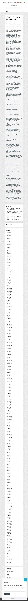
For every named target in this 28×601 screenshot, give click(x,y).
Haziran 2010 (9, 488)
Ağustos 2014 (9, 416)
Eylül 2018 (8, 359)
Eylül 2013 (8, 432)
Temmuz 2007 (9, 541)
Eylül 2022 (8, 286)
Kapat (26, 579)
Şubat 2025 (9, 243)
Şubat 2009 (9, 512)
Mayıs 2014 (9, 420)
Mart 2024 (8, 259)
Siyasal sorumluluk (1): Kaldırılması (13, 219)
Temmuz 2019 (9, 344)
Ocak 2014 (9, 426)
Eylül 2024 (8, 250)
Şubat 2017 (9, 386)
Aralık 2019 (9, 336)
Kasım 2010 (9, 482)
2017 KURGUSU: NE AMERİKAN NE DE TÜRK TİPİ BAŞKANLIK (13, 209)
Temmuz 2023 (9, 271)
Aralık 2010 (9, 481)
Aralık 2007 (9, 533)
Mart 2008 (8, 529)
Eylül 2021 (8, 304)
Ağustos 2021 (9, 306)
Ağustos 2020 (9, 324)
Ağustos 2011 (9, 469)
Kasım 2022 (9, 283)
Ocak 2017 (9, 387)
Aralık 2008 (9, 515)
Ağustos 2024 (9, 252)
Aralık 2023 (9, 264)
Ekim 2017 (8, 375)
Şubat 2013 (9, 443)
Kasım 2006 (9, 553)
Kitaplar (8, 575)
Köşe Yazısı (9, 577)
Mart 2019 (8, 350)
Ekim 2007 (8, 536)
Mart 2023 (8, 277)
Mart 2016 (8, 389)
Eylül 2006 (8, 556)
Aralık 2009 (9, 497)
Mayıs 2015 (9, 402)
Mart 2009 (8, 511)
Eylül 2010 (8, 485)
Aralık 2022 (9, 282)
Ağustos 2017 (9, 378)
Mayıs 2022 (9, 292)
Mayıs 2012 (9, 455)
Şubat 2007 (9, 548)
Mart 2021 (8, 313)
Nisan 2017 (9, 384)
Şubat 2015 (9, 407)
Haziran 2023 (9, 273)
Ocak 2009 (9, 514)
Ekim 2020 (8, 321)
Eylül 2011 (8, 467)
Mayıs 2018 (9, 365)
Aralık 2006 (9, 551)
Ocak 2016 (9, 392)
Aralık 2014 (9, 410)
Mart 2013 (8, 441)
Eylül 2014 (8, 414)
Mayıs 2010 (9, 490)
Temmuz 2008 (9, 523)
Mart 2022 (8, 295)
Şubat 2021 (9, 315)
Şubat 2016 (9, 390)
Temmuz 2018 (9, 362)
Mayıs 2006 (9, 562)
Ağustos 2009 (9, 503)
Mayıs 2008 (9, 526)
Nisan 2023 (9, 276)
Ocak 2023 (9, 280)
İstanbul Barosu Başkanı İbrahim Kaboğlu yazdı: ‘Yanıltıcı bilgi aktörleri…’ (14, 212)
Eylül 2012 (8, 450)
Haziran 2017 (9, 381)
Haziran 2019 (9, 345)
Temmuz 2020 (9, 325)
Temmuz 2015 (9, 399)
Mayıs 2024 (9, 256)
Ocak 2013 (9, 444)
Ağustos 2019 (9, 342)
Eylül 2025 (8, 237)
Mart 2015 (8, 405)
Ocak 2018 (9, 371)
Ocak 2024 (9, 262)
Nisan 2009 (9, 509)
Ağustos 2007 (9, 539)
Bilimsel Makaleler (10, 571)
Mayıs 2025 (9, 240)
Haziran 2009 (9, 506)
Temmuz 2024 (9, 253)
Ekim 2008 (8, 518)
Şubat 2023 (9, 279)
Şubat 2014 (9, 425)
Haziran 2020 (9, 327)
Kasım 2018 (9, 356)
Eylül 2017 (8, 377)
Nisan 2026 (9, 232)
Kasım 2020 (9, 319)
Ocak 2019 (9, 353)
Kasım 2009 (9, 499)
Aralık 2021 (9, 300)
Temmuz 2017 (9, 380)
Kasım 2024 (9, 247)
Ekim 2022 (8, 285)
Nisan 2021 (9, 312)
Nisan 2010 (9, 491)
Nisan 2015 (9, 404)
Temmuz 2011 (9, 470)
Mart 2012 (8, 458)
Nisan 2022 (9, 294)
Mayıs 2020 (9, 328)
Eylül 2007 (8, 538)
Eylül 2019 (8, 341)
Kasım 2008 (9, 517)
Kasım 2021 (9, 301)
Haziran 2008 (9, 524)
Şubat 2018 (9, 369)
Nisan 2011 (9, 475)
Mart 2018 (8, 368)
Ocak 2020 (9, 334)
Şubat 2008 (9, 530)
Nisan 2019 (9, 348)
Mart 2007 (8, 547)
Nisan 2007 (9, 545)
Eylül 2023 (8, 268)
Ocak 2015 (9, 408)
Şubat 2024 (9, 261)
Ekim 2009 (8, 500)
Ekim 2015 (8, 396)
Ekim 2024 (8, 249)
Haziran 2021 (9, 309)
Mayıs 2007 (9, 544)
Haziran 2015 (9, 401)
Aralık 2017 (9, 372)
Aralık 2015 (9, 393)
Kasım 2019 (9, 337)
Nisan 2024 (9, 258)
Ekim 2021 (8, 303)
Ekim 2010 (8, 484)
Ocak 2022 (9, 298)
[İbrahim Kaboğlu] (14, 3)
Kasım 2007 (9, 535)
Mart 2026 (8, 234)
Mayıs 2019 (9, 347)
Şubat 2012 (9, 460)
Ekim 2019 (8, 339)
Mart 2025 (8, 241)
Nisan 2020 (9, 330)
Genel (8, 572)
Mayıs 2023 (9, 274)
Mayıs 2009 (9, 508)
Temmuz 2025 (9, 238)
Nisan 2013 (9, 440)
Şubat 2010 (9, 494)
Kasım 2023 (9, 265)
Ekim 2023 (8, 267)
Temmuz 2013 (9, 435)
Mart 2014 (8, 423)
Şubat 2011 (9, 478)
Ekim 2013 (8, 431)
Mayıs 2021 (9, 310)
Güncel (8, 574)
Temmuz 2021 (9, 307)
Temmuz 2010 (9, 487)
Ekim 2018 (8, 357)
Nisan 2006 (9, 563)
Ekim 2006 (8, 554)
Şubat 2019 (9, 351)
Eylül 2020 (8, 322)
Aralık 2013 (9, 428)
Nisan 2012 (9, 456)
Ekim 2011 (8, 466)
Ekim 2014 (8, 413)
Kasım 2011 (9, 464)
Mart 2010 (8, 493)
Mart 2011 (8, 476)
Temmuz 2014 (9, 417)
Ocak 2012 (9, 461)
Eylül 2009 (8, 502)
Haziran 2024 (9, 255)
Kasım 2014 (9, 411)
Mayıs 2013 (9, 438)
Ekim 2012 (8, 449)
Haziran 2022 (9, 291)
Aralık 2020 (9, 318)
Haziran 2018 (9, 363)
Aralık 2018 (9, 354)
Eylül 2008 (8, 520)
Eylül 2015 (8, 398)
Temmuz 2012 (9, 452)
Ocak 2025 (9, 244)
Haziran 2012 (9, 453)
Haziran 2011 (9, 472)
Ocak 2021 (9, 316)
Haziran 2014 (9, 419)
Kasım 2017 (9, 374)
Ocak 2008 (9, 532)
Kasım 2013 (9, 429)
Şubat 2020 (9, 333)
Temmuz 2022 (9, 289)
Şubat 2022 (9, 297)
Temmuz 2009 (9, 505)
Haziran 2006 (9, 560)
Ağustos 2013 (9, 434)
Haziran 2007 (9, 542)
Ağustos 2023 (9, 270)
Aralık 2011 (9, 463)
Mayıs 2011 (9, 473)
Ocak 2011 (9, 479)
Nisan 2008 (9, 527)
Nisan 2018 (9, 366)
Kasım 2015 (9, 395)
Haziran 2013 (9, 437)
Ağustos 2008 (9, 521)
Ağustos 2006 (9, 557)
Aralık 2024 (9, 246)
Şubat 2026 (9, 235)
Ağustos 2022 (9, 288)
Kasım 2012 (9, 447)
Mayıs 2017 (9, 383)
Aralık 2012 (9, 446)
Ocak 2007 (9, 550)
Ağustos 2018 (9, 360)
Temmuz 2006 (9, 559)
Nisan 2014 (9, 422)
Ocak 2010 (9, 496)
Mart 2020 (8, 331)
